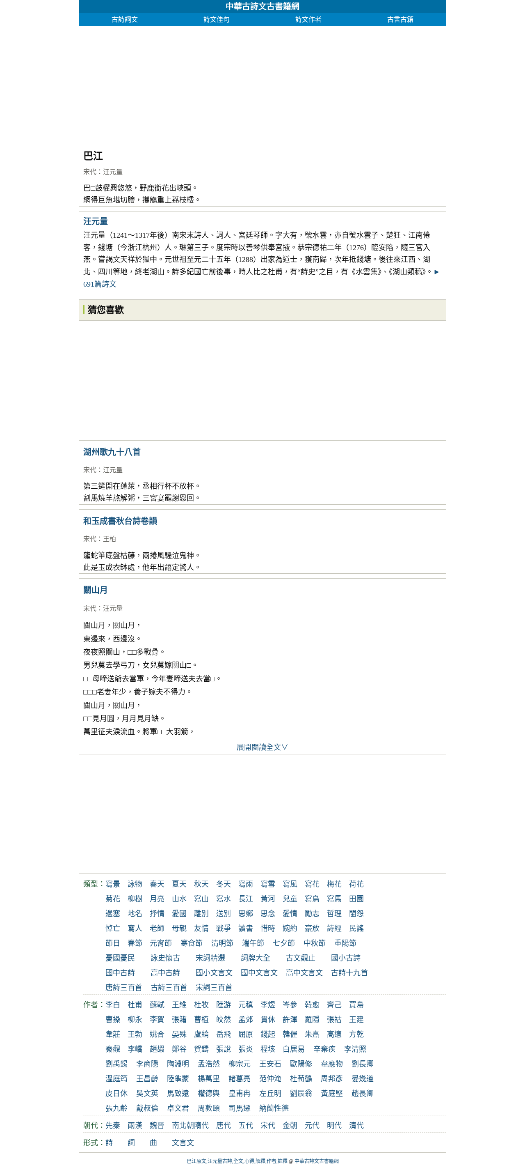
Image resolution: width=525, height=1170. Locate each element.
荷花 (356, 884)
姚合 (157, 1034)
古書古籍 (400, 19)
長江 (245, 899)
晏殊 (179, 1034)
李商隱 (147, 1064)
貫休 (267, 1020)
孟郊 (245, 1020)
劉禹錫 (116, 1064)
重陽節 (345, 943)
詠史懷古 (165, 958)
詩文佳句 (216, 19)
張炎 (245, 1049)
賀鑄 (201, 1049)
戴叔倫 (147, 1108)
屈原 (245, 1034)
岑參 (290, 1005)
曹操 (112, 1020)
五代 (245, 1126)
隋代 (201, 1126)
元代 (312, 1126)
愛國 (179, 914)
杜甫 (135, 1005)
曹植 (201, 1020)
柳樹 (135, 899)
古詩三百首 (169, 988)
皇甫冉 (239, 1094)
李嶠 (135, 1049)
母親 (179, 928)
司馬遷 (239, 1108)
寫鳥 (312, 899)
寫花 (312, 884)
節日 (112, 943)
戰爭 (223, 928)
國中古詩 (120, 973)
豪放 (312, 928)
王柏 (109, 539)
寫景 (112, 884)
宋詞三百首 (214, 988)
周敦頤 (209, 1108)
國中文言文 (259, 973)
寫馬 (334, 899)
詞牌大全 (255, 958)
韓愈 (312, 1005)
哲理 (334, 914)
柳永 (135, 1020)
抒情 (157, 914)
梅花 (334, 884)
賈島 (356, 1005)
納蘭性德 (274, 1108)
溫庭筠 (116, 1079)
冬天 (223, 884)
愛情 (290, 914)
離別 (201, 914)
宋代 (89, 171)
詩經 (334, 928)
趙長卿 (363, 1094)
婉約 (290, 928)
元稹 (245, 1005)
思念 (267, 914)
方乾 (356, 1034)
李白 (112, 1005)
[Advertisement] (262, 83)
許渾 (290, 1020)
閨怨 (356, 914)
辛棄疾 (324, 1049)
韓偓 (290, 1034)
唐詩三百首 (123, 988)
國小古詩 (346, 958)
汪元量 (113, 171)
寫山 (201, 899)
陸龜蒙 (178, 1079)
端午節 (253, 943)
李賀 (157, 1020)
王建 (356, 1020)
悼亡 (112, 928)
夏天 (179, 884)
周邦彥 (332, 1079)
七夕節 (284, 943)
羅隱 (312, 1020)
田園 (356, 899)
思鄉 (245, 914)
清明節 (222, 943)
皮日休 (116, 1094)
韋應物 (332, 1064)
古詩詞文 (125, 19)
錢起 (267, 1034)
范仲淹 (270, 1079)
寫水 (223, 899)
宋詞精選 (210, 958)
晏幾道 (363, 1079)
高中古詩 (165, 973)
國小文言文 (214, 973)
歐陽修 (301, 1064)
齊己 (334, 1005)
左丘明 (270, 1094)
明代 (334, 1126)
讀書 (245, 928)
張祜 (334, 1020)
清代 (356, 1126)
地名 (135, 914)
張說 (223, 1049)
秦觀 (112, 1049)
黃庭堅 (332, 1094)
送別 (223, 914)
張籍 (179, 1020)
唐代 (223, 1126)
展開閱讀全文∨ (262, 747)
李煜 (267, 1005)
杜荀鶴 (301, 1079)
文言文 (183, 1143)
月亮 (157, 899)
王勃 (135, 1034)
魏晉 (157, 1126)
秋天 (201, 884)
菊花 (112, 899)
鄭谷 (179, 1049)
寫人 (135, 928)
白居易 (294, 1049)
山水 (179, 899)
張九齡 (116, 1108)
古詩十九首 (349, 973)
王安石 (270, 1064)
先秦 (112, 1126)
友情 (201, 928)
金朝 (290, 1126)
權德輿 (209, 1094)
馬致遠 (178, 1094)
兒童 (290, 899)
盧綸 (201, 1034)
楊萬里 (209, 1079)
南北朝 (183, 1126)
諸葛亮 (239, 1079)
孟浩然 (209, 1064)
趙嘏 (157, 1049)
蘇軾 (157, 1005)
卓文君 (178, 1108)
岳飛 (223, 1034)
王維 (179, 1005)
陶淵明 (178, 1064)
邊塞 (112, 914)
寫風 (290, 884)
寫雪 (267, 884)
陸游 (223, 1005)
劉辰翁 (301, 1094)
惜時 (267, 928)
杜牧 (201, 1005)
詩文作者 (308, 19)
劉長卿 (363, 1064)
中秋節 (315, 943)
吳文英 (147, 1094)
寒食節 (191, 943)
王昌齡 (147, 1079)
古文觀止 (300, 958)
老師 (157, 928)
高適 (334, 1034)
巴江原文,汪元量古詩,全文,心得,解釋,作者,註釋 (237, 1161)
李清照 (355, 1049)
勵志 (312, 914)
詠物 (135, 884)
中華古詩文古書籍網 (262, 6)
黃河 (267, 899)
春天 (157, 884)
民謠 (356, 928)
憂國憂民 (120, 958)
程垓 (267, 1049)
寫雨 (245, 884)
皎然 (223, 1020)
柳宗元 (239, 1064)
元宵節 (161, 943)
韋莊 (112, 1034)
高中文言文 (304, 973)
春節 (135, 943)
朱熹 (312, 1034)
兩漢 (135, 1126)
